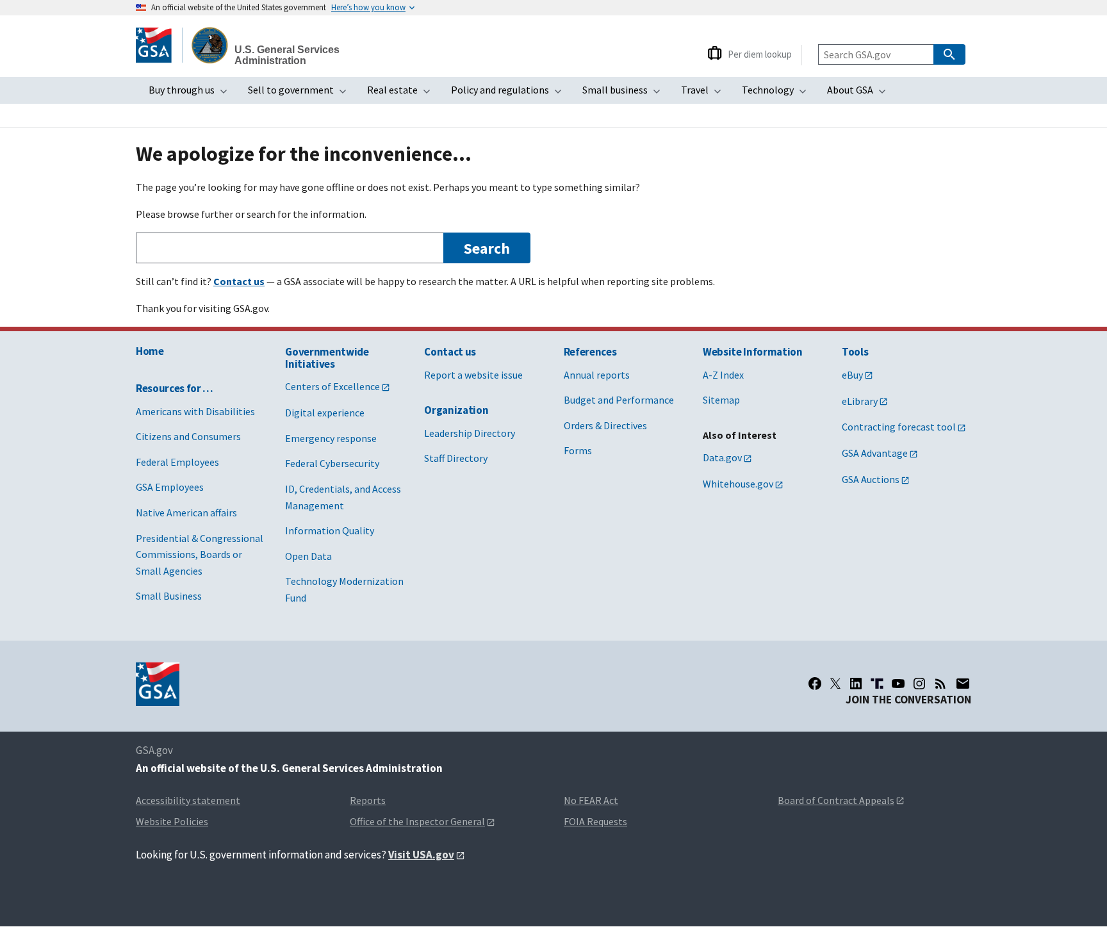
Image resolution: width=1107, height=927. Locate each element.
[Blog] (940, 683)
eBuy (852, 374)
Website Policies (172, 821)
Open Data (308, 556)
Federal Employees (177, 461)
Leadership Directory (469, 433)
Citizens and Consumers (188, 436)
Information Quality (329, 530)
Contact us (450, 352)
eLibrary (860, 401)
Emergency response (331, 438)
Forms (578, 450)
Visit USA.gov (421, 855)
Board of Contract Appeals (836, 800)
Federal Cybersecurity (332, 463)
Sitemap (721, 399)
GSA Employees (170, 486)
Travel (705, 93)
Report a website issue (473, 374)
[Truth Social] (877, 683)
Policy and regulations (510, 93)
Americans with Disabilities (195, 411)
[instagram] (919, 683)
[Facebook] (814, 683)
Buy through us (192, 93)
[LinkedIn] (855, 683)
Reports (368, 800)
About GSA (860, 93)
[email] (963, 683)
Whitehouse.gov (738, 483)
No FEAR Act (591, 800)
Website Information (753, 352)
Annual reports (597, 374)
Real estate (402, 93)
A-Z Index (723, 374)
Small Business (169, 595)
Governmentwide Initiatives (326, 358)
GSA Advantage (875, 453)
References (590, 352)
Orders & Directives (605, 425)
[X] (835, 683)
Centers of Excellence (332, 386)
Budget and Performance (619, 399)
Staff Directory (456, 458)
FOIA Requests (595, 821)
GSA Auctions (870, 479)
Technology (778, 93)
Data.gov (722, 457)
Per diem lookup (760, 54)
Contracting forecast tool (899, 426)
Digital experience (325, 412)
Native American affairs (186, 512)
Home (150, 351)
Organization (456, 410)
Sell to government (301, 93)
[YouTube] (898, 683)
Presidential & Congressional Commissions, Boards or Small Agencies (199, 554)
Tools (855, 352)
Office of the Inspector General (417, 821)
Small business (625, 93)
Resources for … (174, 388)
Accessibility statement (188, 800)
